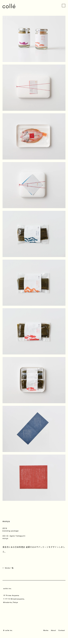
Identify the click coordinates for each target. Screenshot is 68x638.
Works (45, 630)
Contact (61, 630)
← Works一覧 (8, 568)
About (53, 630)
